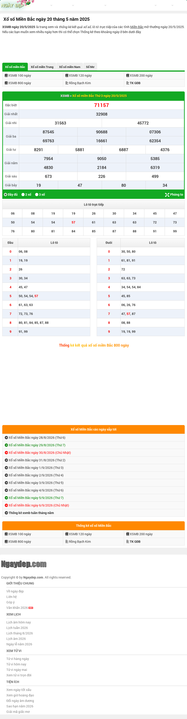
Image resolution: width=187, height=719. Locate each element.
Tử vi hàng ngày (17, 659)
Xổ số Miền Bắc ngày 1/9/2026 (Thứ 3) (36, 467)
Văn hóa (165, 5)
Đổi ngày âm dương (20, 700)
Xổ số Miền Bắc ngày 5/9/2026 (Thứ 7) (36, 498)
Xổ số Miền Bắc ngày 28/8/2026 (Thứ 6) (36, 437)
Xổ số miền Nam (69, 67)
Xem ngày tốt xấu (18, 690)
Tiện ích (149, 5)
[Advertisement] (93, 47)
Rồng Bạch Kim (79, 83)
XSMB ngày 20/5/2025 (18, 27)
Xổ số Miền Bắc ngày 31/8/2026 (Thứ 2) (36, 460)
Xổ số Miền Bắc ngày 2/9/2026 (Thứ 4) (36, 475)
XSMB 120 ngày (80, 75)
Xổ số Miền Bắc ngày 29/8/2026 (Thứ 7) (36, 445)
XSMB (64, 95)
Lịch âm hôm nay (18, 622)
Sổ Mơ (90, 67)
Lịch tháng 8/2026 (19, 633)
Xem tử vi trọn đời (18, 675)
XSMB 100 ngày (19, 75)
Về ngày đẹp (15, 591)
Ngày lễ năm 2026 (19, 644)
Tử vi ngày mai (16, 669)
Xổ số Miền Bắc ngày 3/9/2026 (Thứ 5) (36, 482)
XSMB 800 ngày (19, 83)
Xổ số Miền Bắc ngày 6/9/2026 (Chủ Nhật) (38, 505)
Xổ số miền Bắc (15, 67)
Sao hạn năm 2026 (19, 706)
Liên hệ (11, 596)
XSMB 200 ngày (141, 75)
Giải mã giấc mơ (18, 711)
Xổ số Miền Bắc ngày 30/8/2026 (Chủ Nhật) (39, 452)
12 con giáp (63, 5)
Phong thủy (132, 5)
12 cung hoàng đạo (90, 5)
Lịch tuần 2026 (17, 628)
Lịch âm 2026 (16, 638)
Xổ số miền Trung (42, 67)
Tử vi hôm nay (16, 664)
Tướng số (115, 5)
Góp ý (10, 602)
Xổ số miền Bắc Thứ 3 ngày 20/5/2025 (99, 95)
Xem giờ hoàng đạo (20, 695)
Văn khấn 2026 (17, 607)
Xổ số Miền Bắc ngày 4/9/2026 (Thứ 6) (36, 490)
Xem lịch (43, 5)
